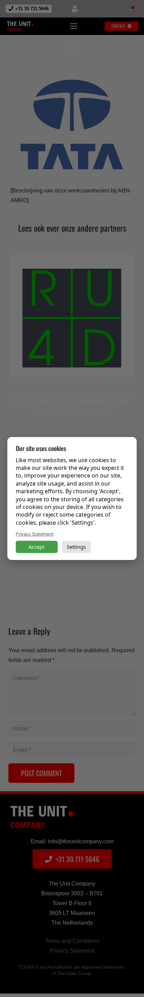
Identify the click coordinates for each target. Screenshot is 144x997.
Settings (76, 547)
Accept (36, 547)
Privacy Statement (35, 534)
